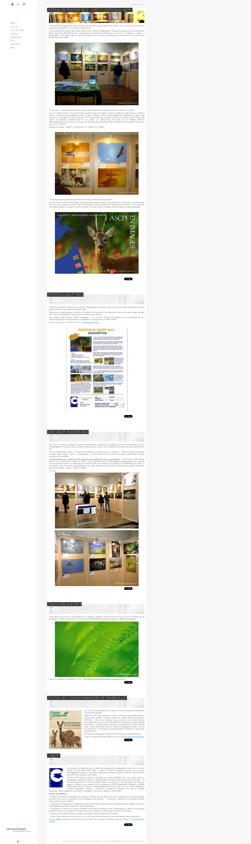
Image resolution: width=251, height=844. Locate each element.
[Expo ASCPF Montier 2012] (96, 437)
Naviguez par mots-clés (138, 4)
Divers (51, 607)
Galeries (14, 34)
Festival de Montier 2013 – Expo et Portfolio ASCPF (90, 10)
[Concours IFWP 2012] (96, 609)
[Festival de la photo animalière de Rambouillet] (96, 703)
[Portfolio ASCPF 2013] (96, 299)
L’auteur (14, 27)
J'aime (51, 13)
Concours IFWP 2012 (64, 604)
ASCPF (68, 31)
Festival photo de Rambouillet (132, 737)
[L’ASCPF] (96, 760)
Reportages (15, 37)
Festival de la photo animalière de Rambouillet (87, 698)
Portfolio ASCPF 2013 (65, 295)
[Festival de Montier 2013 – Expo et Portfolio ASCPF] (96, 16)
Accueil (13, 23)
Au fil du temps (16, 30)
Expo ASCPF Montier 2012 (68, 432)
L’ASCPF (54, 756)
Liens (12, 41)
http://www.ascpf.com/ (90, 322)
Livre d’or (14, 44)
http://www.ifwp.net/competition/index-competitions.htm (104, 679)
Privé (12, 48)
